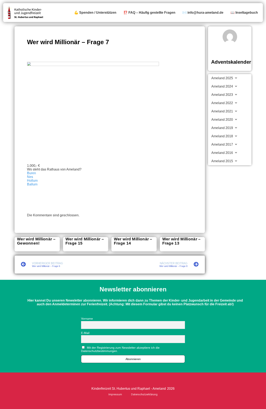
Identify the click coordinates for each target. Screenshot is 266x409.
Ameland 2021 (222, 111)
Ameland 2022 (222, 103)
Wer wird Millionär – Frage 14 (133, 241)
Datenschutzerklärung (144, 394)
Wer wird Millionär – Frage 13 (181, 241)
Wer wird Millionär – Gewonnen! (36, 241)
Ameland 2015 (222, 161)
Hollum (32, 180)
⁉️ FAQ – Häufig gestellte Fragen (149, 12)
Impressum (115, 394)
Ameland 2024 (222, 86)
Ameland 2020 (222, 119)
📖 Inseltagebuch (244, 12)
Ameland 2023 (222, 94)
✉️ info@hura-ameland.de (202, 12)
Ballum (32, 184)
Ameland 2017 (222, 144)
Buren (31, 173)
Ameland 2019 (222, 128)
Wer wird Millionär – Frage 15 (84, 241)
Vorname (87, 318)
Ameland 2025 (222, 78)
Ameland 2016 (222, 153)
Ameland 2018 (222, 136)
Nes (30, 177)
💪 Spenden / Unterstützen (95, 12)
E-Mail (85, 333)
